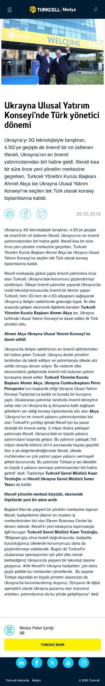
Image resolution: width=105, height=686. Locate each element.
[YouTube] (68, 662)
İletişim (36, 680)
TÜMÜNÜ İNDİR (53, 644)
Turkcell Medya (52, 9)
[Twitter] (52, 662)
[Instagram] (83, 662)
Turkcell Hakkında (17, 680)
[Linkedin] (21, 662)
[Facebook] (37, 662)
